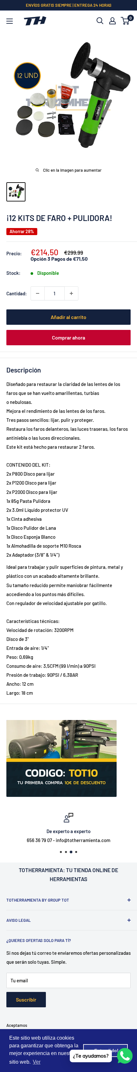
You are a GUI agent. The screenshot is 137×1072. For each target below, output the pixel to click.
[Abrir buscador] (100, 20)
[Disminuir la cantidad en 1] (37, 293)
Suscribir (26, 999)
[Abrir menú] (9, 21)
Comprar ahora (68, 337)
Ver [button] (36, 1062)
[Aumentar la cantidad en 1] (71, 293)
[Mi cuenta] (112, 20)
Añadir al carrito (68, 317)
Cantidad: (16, 293)
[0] (125, 21)
